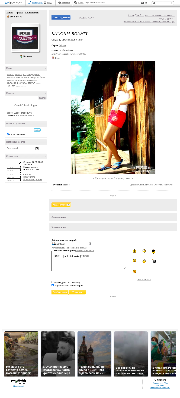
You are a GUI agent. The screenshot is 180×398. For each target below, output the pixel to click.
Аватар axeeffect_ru (25, 37)
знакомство (21, 77)
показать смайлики (84, 250)
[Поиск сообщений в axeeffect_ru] (37, 130)
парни (29, 80)
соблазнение (13, 83)
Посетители (29, 177)
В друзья (27, 56)
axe (8, 75)
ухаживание (20, 86)
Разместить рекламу (160, 388)
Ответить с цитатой (163, 184)
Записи (10, 12)
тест (9, 85)
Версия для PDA (160, 383)
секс (34, 80)
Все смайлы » (144, 279)
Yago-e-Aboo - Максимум (19, 113)
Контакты (160, 385)
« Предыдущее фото (103, 178)
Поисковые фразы (32, 179)
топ (13, 86)
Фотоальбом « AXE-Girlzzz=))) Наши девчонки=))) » (149, 21)
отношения (20, 80)
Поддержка (142, 3)
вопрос (18, 74)
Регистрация (37, 2)
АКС (12, 74)
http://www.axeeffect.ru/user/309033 (69, 53)
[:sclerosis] (134, 251)
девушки (35, 74)
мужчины (10, 80)
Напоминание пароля (76, 247)
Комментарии (31, 12)
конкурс (32, 77)
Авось (80, 2)
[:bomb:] (153, 261)
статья (31, 82)
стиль (38, 83)
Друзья (19, 12)
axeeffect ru (8, 16)
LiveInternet (13, 3)
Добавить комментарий (141, 184)
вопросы (27, 74)
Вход (49, 2)
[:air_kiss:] (134, 271)
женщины (11, 77)
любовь (41, 77)
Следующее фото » (123, 178)
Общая (62, 45)
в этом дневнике (17, 134)
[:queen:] (153, 251)
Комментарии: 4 (27, 115)
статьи (23, 83)
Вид (147, 3)
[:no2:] (134, 260)
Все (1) (42, 97)
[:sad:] (144, 261)
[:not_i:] (144, 251)
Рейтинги (66, 2)
